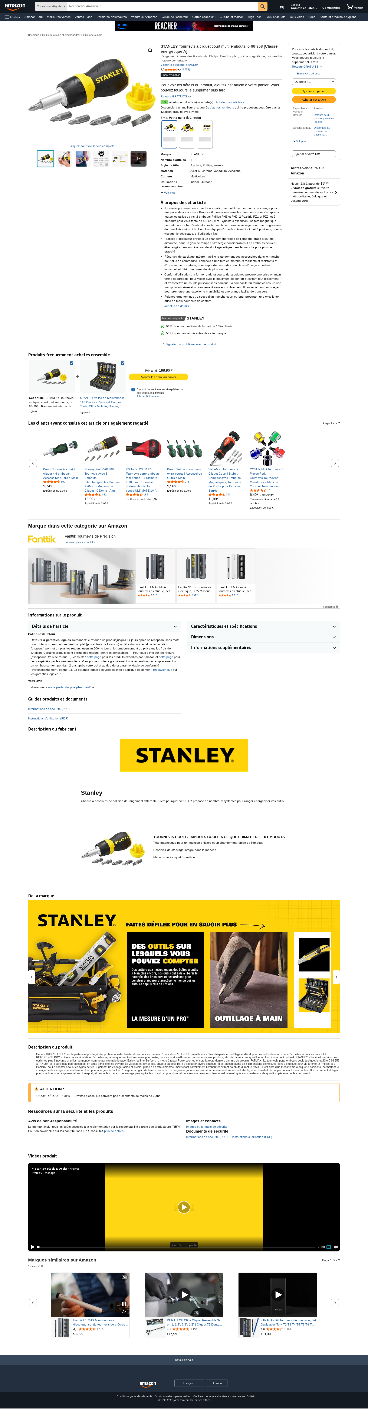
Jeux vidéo (297, 17)
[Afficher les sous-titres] (124, 1277)
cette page (94, 657)
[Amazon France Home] (148, 1385)
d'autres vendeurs (222, 107)
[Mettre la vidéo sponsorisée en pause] (124, 1304)
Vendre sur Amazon (144, 17)
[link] (103, 376)
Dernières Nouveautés (111, 17)
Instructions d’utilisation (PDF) (48, 718)
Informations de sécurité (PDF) (49, 709)
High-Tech (255, 17)
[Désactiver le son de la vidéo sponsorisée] (124, 1312)
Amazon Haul (33, 17)
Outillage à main (92, 35)
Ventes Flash (83, 17)
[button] (12, 17)
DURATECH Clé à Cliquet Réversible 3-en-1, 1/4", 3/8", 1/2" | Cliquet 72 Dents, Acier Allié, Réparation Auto (193, 1323)
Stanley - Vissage (43, 1172)
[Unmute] (336, 1247)
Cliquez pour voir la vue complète (92, 146)
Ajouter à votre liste (308, 154)
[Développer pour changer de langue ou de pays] (285, 8)
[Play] (31, 1247)
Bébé (311, 17)
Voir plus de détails (176, 306)
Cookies (198, 1396)
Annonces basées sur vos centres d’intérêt (230, 1396)
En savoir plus (162, 669)
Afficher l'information (148, 396)
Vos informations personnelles (172, 1396)
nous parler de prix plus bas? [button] (70, 687)
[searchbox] (162, 6)
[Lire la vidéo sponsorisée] (184, 1295)
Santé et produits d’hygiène (338, 17)
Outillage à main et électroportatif (61, 35)
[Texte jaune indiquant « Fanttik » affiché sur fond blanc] (42, 539)
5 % (164, 102)
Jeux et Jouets (275, 17)
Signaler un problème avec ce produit (191, 344)
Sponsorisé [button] (329, 606)
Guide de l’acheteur (175, 17)
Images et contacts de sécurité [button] (206, 1126)
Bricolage (33, 35)
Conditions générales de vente (134, 1396)
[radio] (45, 159)
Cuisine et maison (232, 17)
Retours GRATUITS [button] (305, 66)
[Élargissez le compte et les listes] (316, 8)
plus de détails (114, 1131)
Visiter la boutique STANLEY (180, 64)
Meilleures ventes (58, 17)
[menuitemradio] (328, 1247)
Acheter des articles (229, 102)
